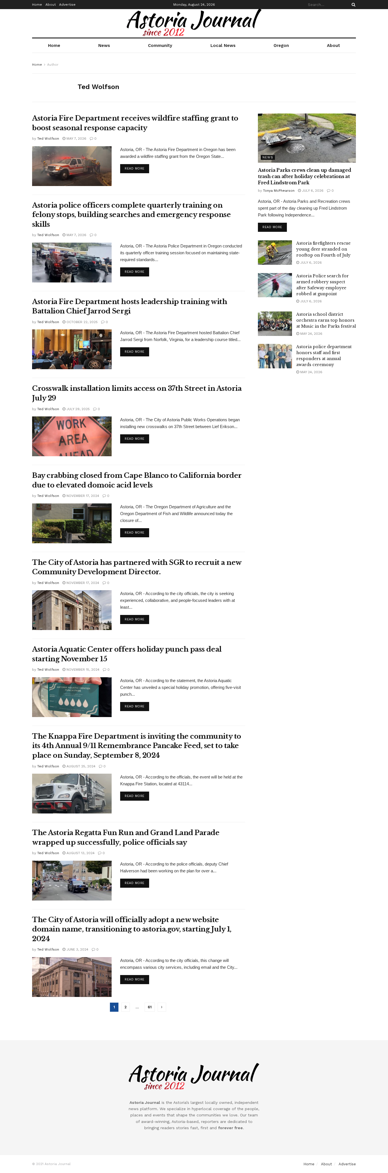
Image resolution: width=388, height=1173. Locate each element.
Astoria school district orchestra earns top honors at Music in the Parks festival (326, 320)
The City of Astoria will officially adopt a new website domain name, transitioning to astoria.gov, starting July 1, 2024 (131, 929)
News (104, 45)
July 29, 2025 (77, 409)
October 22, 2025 (81, 322)
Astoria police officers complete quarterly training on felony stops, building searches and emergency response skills (131, 214)
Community (160, 45)
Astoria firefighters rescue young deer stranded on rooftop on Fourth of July (323, 249)
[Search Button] (352, 4)
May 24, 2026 (310, 334)
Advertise (67, 5)
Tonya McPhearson (279, 191)
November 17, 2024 (82, 496)
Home (37, 5)
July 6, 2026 (312, 191)
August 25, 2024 (80, 766)
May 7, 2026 (75, 139)
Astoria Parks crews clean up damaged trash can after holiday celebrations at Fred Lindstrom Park (304, 176)
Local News (222, 45)
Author (53, 65)
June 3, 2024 (76, 949)
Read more (135, 168)
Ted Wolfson (48, 139)
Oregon (281, 45)
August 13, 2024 (80, 853)
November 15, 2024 (82, 670)
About (50, 5)
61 (150, 1007)
